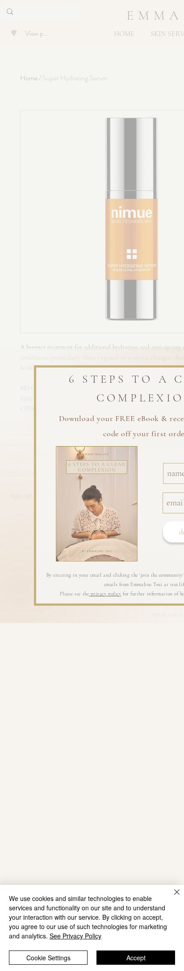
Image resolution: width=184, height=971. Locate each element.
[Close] (171, 897)
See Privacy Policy (75, 935)
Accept (136, 957)
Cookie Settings (48, 957)
